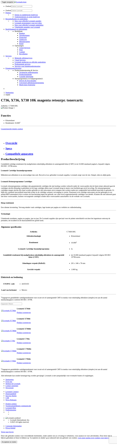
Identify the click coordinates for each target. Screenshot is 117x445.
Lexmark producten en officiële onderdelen (30, 62)
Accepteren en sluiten (9, 442)
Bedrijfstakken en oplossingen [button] (16, 29)
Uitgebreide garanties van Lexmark (27, 27)
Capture (22, 52)
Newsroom (9, 388)
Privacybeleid (10, 428)
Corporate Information (13, 426)
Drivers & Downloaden (27, 81)
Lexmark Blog (10, 408)
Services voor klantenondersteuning (27, 66)
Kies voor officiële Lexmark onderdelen (29, 25)
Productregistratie (25, 74)
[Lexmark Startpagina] (20, 2)
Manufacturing (24, 42)
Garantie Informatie (26, 77)
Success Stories (11, 396)
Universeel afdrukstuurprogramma (31, 83)
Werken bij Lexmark (12, 384)
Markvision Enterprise (27, 85)
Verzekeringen (24, 35)
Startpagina (9, 93)
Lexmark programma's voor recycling (28, 23)
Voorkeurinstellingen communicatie (18, 406)
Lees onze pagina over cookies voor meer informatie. (97, 438)
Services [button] (8, 56)
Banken (22, 33)
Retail (21, 44)
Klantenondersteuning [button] (13, 68)
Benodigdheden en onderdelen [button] (16, 19)
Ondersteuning (10, 410)
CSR (7, 398)
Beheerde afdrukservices (23, 58)
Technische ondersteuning (28, 72)
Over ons (8, 382)
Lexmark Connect (12, 392)
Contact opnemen (11, 386)
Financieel (23, 37)
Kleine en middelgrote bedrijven (26, 15)
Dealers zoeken (11, 404)
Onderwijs (23, 39)
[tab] (60, 143)
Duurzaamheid (10, 394)
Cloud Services (24, 48)
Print (21, 50)
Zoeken (8, 6)
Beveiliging (23, 54)
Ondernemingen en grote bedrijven (27, 17)
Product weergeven (24, 313)
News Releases (10, 400)
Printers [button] (8, 13)
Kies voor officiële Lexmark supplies (28, 21)
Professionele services (22, 64)
